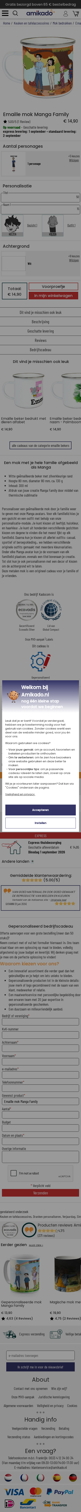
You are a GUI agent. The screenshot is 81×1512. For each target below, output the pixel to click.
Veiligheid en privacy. (20, 794)
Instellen (40, 823)
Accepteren (40, 810)
